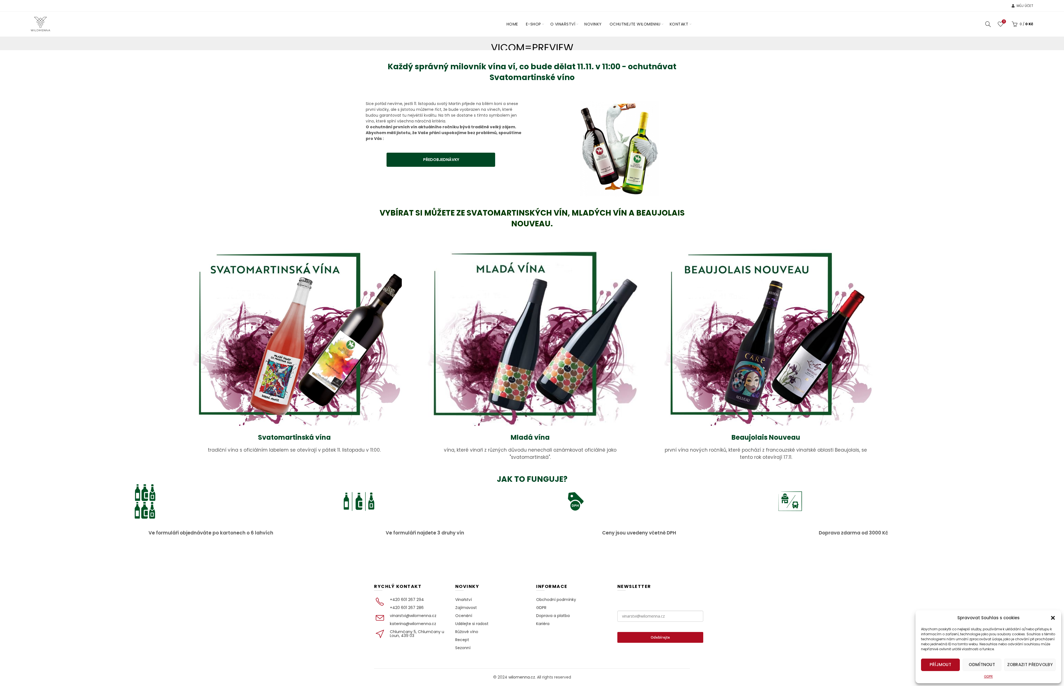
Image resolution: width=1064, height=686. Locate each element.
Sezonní (462, 648)
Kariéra (542, 623)
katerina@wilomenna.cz (413, 623)
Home (512, 24)
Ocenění (463, 615)
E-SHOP (533, 24)
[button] (1053, 618)
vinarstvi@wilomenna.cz (413, 615)
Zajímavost (466, 607)
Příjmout (940, 664)
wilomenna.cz (521, 677)
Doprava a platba (553, 615)
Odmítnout (982, 664)
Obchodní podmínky (556, 599)
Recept (462, 640)
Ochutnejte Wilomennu (635, 24)
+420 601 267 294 (407, 599)
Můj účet (1025, 5)
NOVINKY (593, 24)
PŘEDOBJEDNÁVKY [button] (441, 159)
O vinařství (563, 24)
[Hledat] (988, 24)
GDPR (988, 676)
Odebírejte (660, 637)
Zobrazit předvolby (1030, 664)
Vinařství (463, 599)
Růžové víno (466, 631)
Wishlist (1004, 22)
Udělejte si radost (471, 623)
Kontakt (679, 24)
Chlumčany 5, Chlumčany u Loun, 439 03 (417, 633)
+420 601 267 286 (407, 607)
